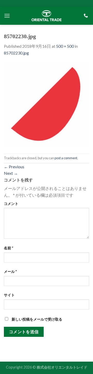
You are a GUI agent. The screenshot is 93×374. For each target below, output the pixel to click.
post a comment (66, 158)
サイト (9, 295)
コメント (11, 203)
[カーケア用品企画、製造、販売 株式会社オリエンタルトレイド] (46, 15)
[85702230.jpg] (46, 104)
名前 (8, 248)
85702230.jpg (16, 52)
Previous (14, 166)
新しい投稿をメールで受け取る (37, 319)
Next (11, 173)
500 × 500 (65, 46)
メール (10, 271)
